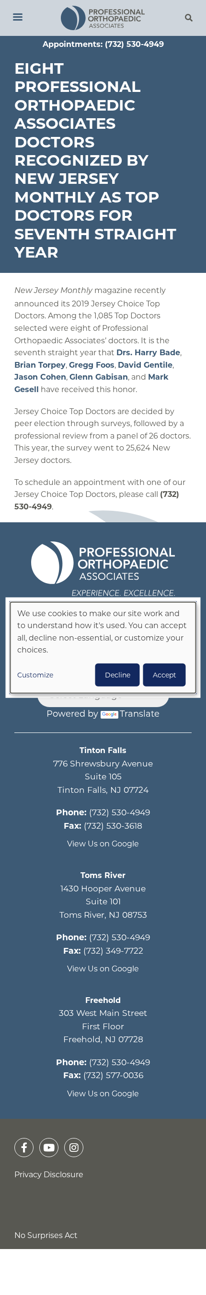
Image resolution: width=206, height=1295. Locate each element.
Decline (117, 675)
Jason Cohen (40, 377)
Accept (164, 675)
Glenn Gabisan (98, 377)
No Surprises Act (46, 1235)
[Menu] (17, 18)
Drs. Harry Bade (148, 352)
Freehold (103, 1000)
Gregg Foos (91, 365)
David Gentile (145, 365)
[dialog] (103, 647)
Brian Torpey (40, 365)
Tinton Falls (103, 750)
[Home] (103, 18)
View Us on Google (103, 843)
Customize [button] (35, 675)
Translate (140, 714)
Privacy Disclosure (48, 1174)
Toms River (103, 875)
